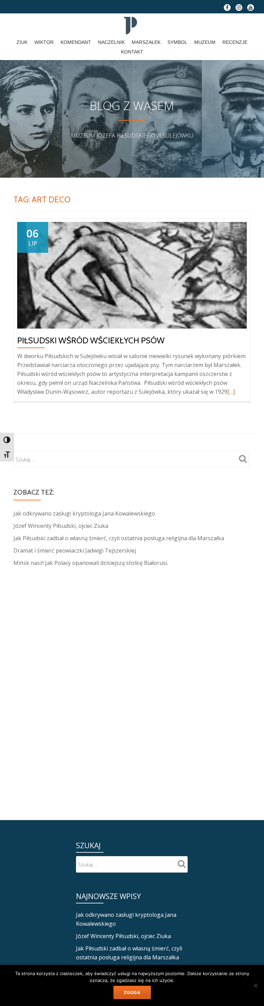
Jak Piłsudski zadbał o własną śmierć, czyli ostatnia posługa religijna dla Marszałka (118, 538)
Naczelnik (111, 42)
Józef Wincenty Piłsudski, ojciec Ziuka (60, 526)
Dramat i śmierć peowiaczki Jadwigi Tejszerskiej (74, 550)
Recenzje (235, 42)
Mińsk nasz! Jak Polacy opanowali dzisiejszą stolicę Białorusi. (90, 563)
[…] (231, 391)
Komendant (75, 42)
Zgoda (132, 992)
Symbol (177, 42)
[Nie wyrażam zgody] (255, 985)
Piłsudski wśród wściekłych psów (91, 340)
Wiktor (44, 42)
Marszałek (146, 42)
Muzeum (205, 42)
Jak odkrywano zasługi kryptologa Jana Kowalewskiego (84, 513)
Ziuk (22, 42)
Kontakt (132, 52)
